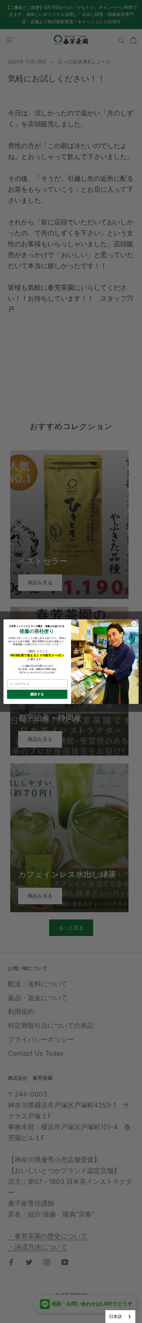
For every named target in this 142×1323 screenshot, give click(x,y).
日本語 (115, 1316)
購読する (37, 694)
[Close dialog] (134, 624)
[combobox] (120, 1316)
